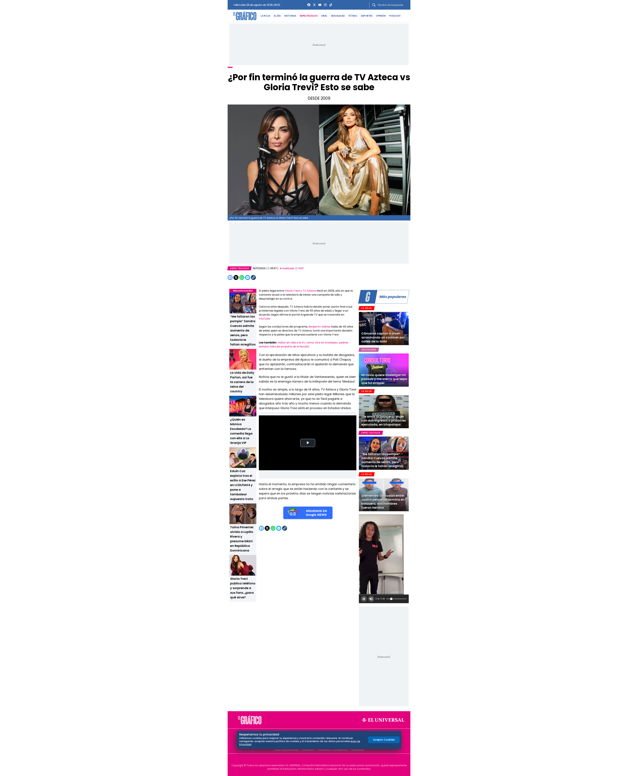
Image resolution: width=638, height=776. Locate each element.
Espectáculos (239, 268)
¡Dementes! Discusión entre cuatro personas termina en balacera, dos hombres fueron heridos (383, 502)
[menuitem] (308, 4)
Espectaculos (370, 432)
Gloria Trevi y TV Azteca (301, 291)
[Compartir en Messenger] (247, 277)
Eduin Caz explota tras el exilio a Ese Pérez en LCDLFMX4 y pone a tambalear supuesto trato (243, 485)
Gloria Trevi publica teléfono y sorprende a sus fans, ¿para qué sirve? (242, 588)
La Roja (366, 308)
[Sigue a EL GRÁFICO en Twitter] (318, 760)
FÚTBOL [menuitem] (353, 15)
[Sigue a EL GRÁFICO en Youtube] (322, 760)
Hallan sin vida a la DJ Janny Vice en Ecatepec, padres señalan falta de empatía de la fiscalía (303, 344)
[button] (364, 599)
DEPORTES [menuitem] (366, 15)
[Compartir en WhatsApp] (241, 277)
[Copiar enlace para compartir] (261, 277)
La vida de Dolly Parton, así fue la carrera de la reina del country (242, 382)
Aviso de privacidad (286, 750)
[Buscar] (374, 5)
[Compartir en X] (235, 277)
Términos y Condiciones (332, 750)
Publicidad (357, 750)
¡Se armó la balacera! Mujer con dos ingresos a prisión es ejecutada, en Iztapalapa (383, 420)
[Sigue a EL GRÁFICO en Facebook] (315, 760)
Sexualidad (368, 349)
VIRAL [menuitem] (324, 15)
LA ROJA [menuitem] (265, 15)
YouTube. (265, 319)
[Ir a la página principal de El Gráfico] (244, 15)
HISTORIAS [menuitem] (290, 15)
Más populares (393, 296)
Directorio (308, 750)
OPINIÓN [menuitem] (381, 15)
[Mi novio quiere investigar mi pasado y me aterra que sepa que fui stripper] (384, 370)
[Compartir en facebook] (230, 277)
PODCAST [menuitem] (395, 15)
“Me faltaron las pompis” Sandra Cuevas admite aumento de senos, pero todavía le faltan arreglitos (243, 330)
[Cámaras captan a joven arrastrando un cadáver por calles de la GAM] (384, 328)
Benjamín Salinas (319, 327)
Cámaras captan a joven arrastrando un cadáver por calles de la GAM (383, 337)
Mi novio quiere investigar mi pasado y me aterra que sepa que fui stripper (384, 379)
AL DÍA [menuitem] (277, 15)
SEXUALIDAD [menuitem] (338, 15)
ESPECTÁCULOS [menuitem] (308, 15)
